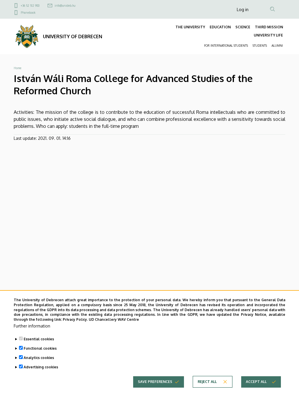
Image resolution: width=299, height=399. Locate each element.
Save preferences (155, 381)
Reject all (207, 381)
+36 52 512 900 (30, 5)
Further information (32, 325)
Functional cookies (40, 348)
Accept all (256, 381)
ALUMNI (277, 45)
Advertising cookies (41, 367)
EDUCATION (220, 27)
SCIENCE (242, 27)
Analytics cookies (39, 358)
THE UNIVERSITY (190, 27)
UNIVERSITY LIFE (268, 35)
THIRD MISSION (269, 27)
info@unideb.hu (65, 5)
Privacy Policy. (75, 319)
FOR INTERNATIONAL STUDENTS (226, 45)
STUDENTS (260, 45)
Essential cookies (39, 339)
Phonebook (28, 12)
